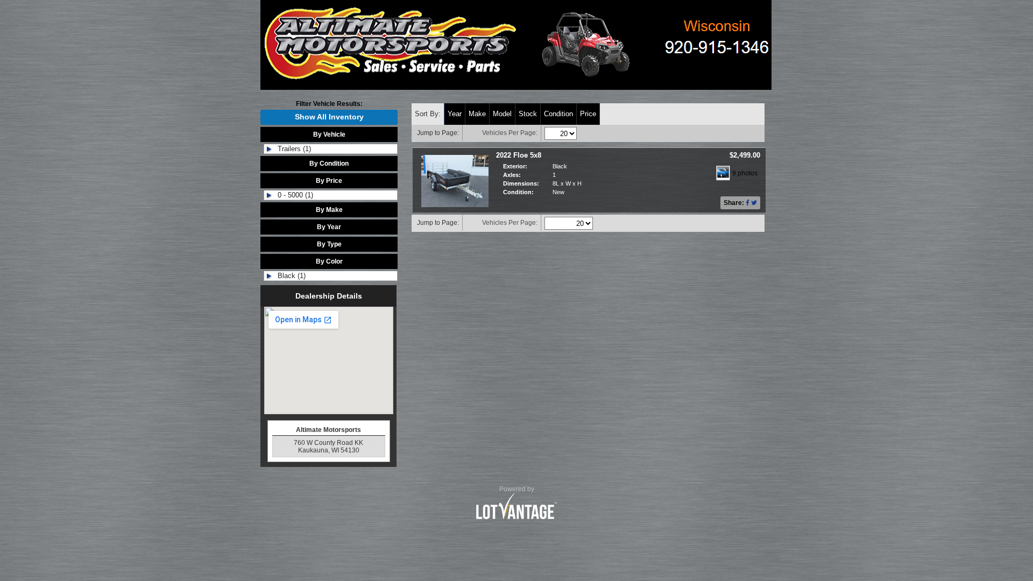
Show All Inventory (329, 117)
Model (502, 114)
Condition (558, 114)
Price (588, 114)
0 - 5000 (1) (295, 195)
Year (455, 114)
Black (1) (292, 276)
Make (477, 114)
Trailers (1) (294, 149)
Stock (528, 114)
